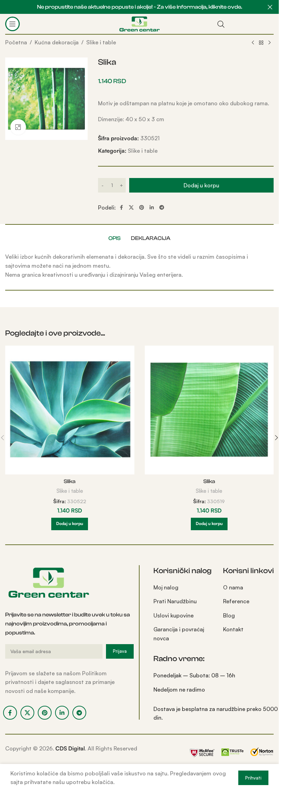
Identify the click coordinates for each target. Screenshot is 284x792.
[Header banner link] (139, 7)
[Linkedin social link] (152, 207)
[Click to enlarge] (18, 127)
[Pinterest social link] (141, 207)
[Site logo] (139, 23)
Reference (236, 601)
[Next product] (269, 43)
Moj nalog (165, 587)
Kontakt (233, 629)
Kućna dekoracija (57, 42)
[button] (69, 524)
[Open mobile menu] (12, 24)
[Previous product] (253, 43)
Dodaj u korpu (201, 185)
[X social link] (131, 207)
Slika (70, 481)
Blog (229, 615)
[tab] (114, 238)
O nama (233, 587)
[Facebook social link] (121, 207)
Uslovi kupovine (173, 615)
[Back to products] (261, 43)
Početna (16, 42)
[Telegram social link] (161, 207)
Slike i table (101, 42)
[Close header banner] (270, 7)
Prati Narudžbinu (175, 601)
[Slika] (69, 410)
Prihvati (253, 778)
